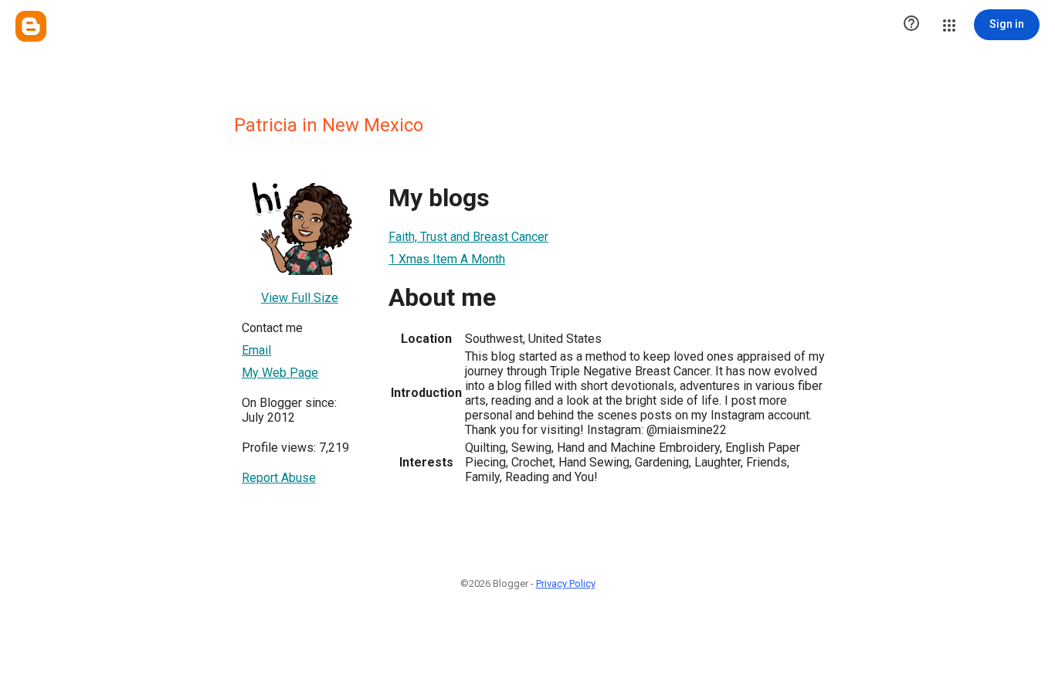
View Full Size (299, 297)
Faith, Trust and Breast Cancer (468, 236)
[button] (911, 24)
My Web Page (280, 372)
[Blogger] (30, 26)
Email (256, 350)
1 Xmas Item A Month (446, 259)
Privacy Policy (565, 583)
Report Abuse (279, 477)
